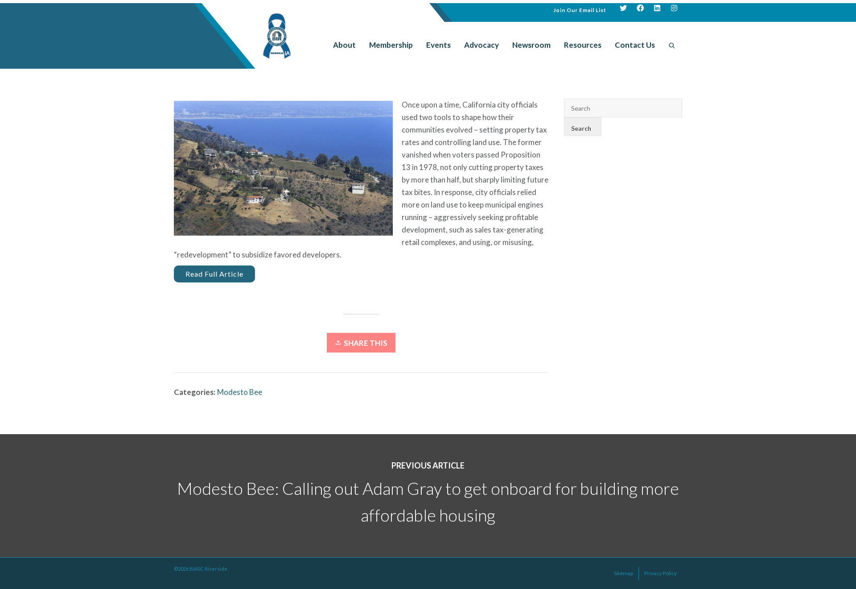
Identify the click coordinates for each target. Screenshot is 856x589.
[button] (580, 9)
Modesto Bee (239, 392)
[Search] (672, 45)
